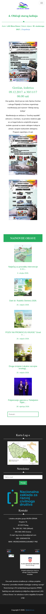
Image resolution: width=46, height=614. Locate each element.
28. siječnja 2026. (23, 406)
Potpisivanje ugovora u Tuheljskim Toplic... (23, 401)
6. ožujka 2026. (23, 273)
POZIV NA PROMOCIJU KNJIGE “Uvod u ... (23, 333)
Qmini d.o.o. (30, 610)
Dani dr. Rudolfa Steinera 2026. (23, 301)
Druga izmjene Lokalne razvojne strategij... (23, 367)
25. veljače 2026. (23, 305)
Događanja (26, 29)
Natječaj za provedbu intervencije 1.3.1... (23, 268)
